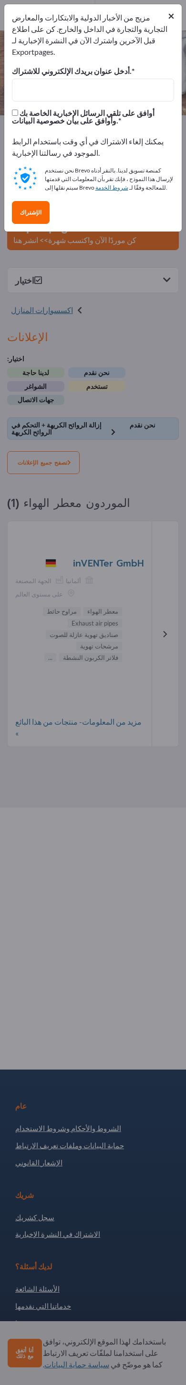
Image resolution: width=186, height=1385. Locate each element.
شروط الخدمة (111, 187)
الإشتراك (30, 212)
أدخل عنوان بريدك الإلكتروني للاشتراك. (72, 71)
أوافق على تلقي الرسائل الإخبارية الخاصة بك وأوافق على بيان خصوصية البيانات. (83, 116)
